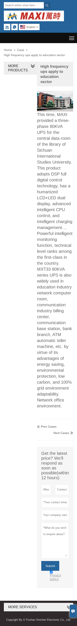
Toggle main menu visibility (72, 38)
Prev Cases (46, 426)
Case (20, 50)
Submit (50, 566)
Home (8, 50)
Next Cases (61, 433)
